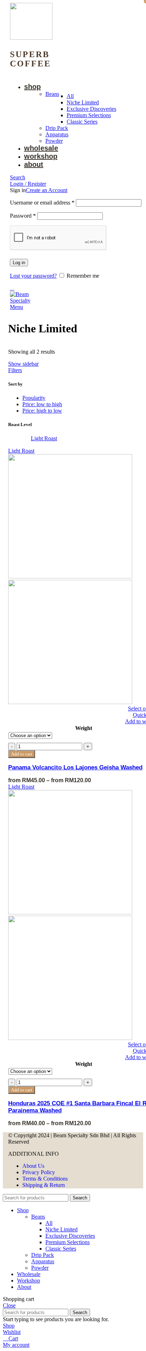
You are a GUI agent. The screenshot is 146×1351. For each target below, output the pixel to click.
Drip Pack (56, 128)
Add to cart (21, 1090)
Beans (52, 94)
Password (23, 216)
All (70, 96)
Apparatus (56, 134)
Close (9, 1305)
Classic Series (82, 122)
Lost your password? (33, 276)
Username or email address (42, 203)
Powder (54, 141)
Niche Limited (83, 102)
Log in (19, 262)
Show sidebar (23, 364)
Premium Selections (89, 115)
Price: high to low (42, 411)
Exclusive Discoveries (91, 109)
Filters (15, 370)
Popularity (33, 398)
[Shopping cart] (12, 288)
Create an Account (46, 190)
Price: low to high (42, 404)
